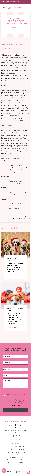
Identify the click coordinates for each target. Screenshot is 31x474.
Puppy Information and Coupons (15, 391)
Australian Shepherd (23, 219)
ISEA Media (16, 472)
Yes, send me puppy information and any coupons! (16, 395)
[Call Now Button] (4, 470)
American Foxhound (7, 219)
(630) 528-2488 (15, 436)
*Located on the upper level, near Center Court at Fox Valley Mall (15, 431)
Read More (10, 275)
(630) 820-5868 (12, 1)
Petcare (15, 260)
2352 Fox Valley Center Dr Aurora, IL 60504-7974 (15, 426)
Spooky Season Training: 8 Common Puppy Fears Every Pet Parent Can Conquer (14, 319)
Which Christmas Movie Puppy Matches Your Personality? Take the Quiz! (15, 267)
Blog (14, 27)
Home (8, 27)
